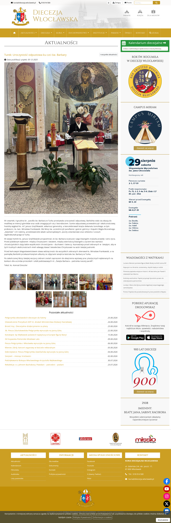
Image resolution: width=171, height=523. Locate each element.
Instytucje (99, 33)
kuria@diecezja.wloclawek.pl (141, 479)
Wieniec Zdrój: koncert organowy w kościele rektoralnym (30, 347)
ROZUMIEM (163, 520)
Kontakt (140, 33)
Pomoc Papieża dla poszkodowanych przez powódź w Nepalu (144, 292)
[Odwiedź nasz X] (166, 503)
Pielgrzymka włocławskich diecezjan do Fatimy (25, 317)
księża (140, 15)
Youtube (90, 466)
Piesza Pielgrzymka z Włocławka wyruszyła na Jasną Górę (30, 343)
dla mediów (153, 15)
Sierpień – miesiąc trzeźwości (18, 356)
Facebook (91, 461)
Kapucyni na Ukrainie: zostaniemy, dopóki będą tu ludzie (143, 267)
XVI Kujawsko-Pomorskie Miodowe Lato (22, 339)
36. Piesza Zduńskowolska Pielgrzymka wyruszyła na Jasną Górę (33, 330)
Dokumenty (54, 466)
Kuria (59, 33)
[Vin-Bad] (148, 439)
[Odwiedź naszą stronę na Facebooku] (166, 481)
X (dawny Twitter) (94, 474)
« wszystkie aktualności (108, 54)
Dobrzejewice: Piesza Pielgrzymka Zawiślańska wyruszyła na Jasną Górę (37, 352)
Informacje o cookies (102, 517)
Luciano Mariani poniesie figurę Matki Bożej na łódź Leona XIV (144, 263)
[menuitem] (29, 32)
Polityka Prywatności (82, 517)
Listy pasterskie (17, 478)
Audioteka (15, 474)
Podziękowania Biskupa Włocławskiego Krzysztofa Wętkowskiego (33, 360)
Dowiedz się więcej (145, 148)
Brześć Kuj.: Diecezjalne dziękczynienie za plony (26, 326)
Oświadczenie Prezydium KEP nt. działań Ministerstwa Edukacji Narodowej (38, 322)
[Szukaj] (156, 2)
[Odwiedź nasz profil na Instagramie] (166, 496)
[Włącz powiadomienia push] (108, 3)
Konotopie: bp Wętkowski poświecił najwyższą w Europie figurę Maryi (36, 334)
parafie (127, 15)
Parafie (115, 33)
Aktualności (28, 33)
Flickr (89, 478)
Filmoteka (15, 470)
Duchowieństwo (78, 33)
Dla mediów (53, 461)
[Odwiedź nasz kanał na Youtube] (166, 488)
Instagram (91, 470)
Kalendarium (16, 466)
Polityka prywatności (57, 474)
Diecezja (48, 16)
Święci (128, 33)
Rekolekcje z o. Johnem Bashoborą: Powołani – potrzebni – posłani (34, 364)
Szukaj (155, 33)
